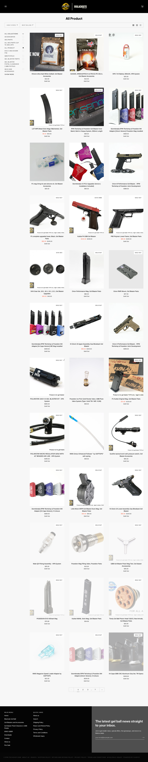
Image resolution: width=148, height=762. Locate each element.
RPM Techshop (11, 757)
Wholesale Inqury (39, 736)
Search (35, 719)
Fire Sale (7, 745)
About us (7, 742)
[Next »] (102, 689)
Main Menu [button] (8, 712)
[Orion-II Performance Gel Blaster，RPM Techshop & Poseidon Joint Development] (126, 322)
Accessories (10, 37)
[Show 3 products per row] (137, 25)
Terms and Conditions (40, 732)
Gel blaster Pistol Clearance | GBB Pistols (12, 64)
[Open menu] (8, 6)
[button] (74, 711)
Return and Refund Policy (41, 726)
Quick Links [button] (38, 712)
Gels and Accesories (9, 70)
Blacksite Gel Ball (10, 719)
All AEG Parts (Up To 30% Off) (12, 44)
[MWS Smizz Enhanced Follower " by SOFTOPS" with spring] (86, 432)
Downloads (8, 735)
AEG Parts (9, 40)
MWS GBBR (8, 731)
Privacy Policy (38, 729)
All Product (10, 48)
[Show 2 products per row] (133, 25)
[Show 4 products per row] (141, 25)
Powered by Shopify (131, 757)
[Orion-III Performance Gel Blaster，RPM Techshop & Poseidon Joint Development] (126, 162)
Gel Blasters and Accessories (14, 722)
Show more (9, 74)
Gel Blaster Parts (12, 59)
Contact (6, 738)
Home (6, 715)
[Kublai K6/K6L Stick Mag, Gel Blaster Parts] (86, 597)
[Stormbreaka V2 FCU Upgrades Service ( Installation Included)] (86, 162)
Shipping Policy (38, 722)
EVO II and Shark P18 (11, 52)
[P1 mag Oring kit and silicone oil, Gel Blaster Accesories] (47, 162)
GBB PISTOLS (9, 56)
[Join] (141, 737)
